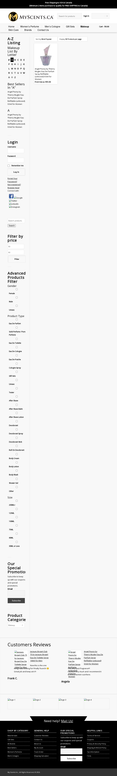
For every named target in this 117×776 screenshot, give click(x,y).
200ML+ (12, 505)
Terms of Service (93, 735)
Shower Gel (13, 483)
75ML (11, 529)
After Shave (13, 400)
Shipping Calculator (41, 756)
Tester (11, 392)
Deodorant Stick (15, 442)
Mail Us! (67, 721)
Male (11, 301)
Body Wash (13, 474)
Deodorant (13, 425)
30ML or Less (14, 546)
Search (12, 226)
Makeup (84, 26)
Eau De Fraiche (15, 359)
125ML (11, 513)
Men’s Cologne (52, 26)
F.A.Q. (89, 756)
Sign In (86, 16)
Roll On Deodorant (16, 450)
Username (12, 147)
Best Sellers (12, 748)
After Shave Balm (16, 409)
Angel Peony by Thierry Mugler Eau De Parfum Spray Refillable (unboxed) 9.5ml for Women (16, 97)
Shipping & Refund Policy (96, 748)
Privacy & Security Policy (96, 744)
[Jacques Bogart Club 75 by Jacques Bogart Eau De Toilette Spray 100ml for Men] (21, 657)
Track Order (39, 752)
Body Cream (14, 458)
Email (10, 589)
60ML (11, 538)
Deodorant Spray (16, 433)
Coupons (90, 739)
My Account (38, 748)
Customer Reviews (41, 735)
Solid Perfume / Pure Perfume (17, 333)
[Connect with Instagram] (14, 207)
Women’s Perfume (29, 26)
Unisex (11, 310)
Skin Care (13, 30)
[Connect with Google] (18, 197)
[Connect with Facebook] (11, 197)
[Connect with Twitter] (13, 200)
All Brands (11, 744)
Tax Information (93, 752)
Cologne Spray (15, 368)
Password (12, 156)
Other (11, 491)
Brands (28, 30)
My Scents (11, 772)
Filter (17, 259)
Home (11, 26)
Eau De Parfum (15, 323)
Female (12, 293)
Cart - (101, 26)
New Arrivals (12, 735)
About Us (37, 744)
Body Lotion (14, 466)
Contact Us (43, 30)
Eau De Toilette (15, 343)
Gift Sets (70, 26)
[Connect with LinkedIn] (14, 204)
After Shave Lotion (16, 417)
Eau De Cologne (15, 351)
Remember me (17, 165)
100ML (11, 521)
